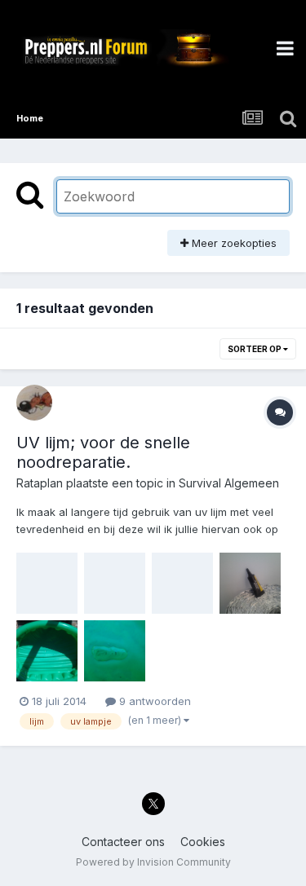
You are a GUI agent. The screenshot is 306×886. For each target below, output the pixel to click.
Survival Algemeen (229, 483)
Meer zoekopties (232, 242)
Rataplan (39, 483)
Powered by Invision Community (153, 862)
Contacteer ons (123, 842)
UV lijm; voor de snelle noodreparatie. (103, 452)
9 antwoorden (153, 700)
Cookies (202, 842)
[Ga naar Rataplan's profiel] (34, 403)
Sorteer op (255, 349)
